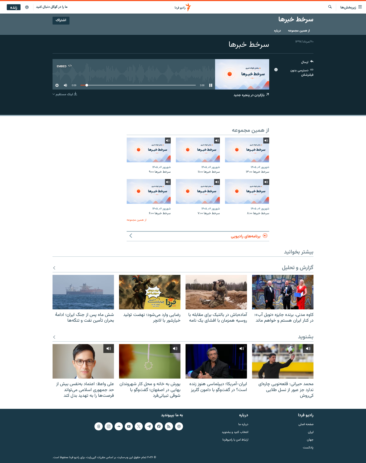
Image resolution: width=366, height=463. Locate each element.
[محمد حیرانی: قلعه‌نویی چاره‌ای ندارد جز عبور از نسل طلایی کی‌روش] (282, 361)
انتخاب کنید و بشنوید (235, 432)
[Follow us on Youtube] (129, 426)
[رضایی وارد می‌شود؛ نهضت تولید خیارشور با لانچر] (149, 292)
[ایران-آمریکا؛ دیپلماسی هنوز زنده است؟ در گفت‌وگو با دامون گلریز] (216, 361)
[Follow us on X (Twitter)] (139, 426)
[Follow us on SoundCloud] (119, 426)
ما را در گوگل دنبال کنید (52, 7)
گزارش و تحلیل (297, 268)
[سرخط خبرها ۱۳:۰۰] (247, 150)
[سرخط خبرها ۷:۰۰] (198, 191)
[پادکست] (27, 7)
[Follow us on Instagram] (109, 426)
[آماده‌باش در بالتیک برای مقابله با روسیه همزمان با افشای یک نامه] (216, 292)
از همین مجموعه (299, 30)
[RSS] (169, 426)
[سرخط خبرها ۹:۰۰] (149, 150)
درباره (277, 30)
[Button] (307, 63)
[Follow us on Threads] (98, 426)
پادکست (308, 448)
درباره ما (243, 424)
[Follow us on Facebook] (159, 426)
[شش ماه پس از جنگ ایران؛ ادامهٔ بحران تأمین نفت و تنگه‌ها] (83, 292)
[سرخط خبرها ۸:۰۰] (247, 191)
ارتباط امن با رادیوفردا (235, 440)
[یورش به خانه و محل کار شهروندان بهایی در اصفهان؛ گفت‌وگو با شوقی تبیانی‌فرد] (149, 361)
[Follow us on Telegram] (149, 426)
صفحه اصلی (305, 424)
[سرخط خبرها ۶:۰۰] (149, 191)
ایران (310, 432)
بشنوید (305, 337)
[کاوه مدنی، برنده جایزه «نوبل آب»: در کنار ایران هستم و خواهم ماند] (282, 292)
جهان (310, 440)
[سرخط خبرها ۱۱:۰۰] (198, 150)
